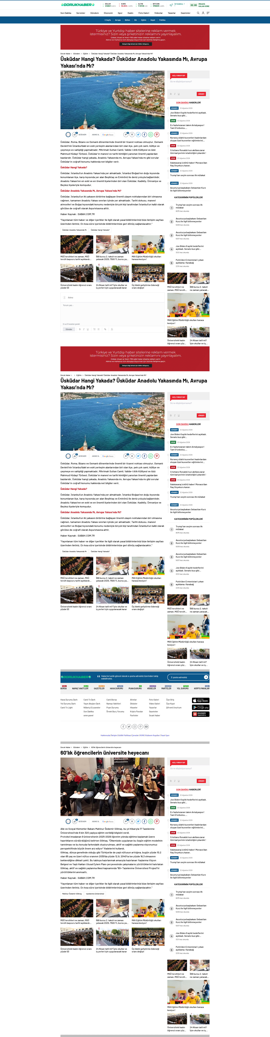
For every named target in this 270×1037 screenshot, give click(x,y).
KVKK (142, 735)
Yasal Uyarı (165, 735)
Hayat (152, 20)
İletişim (114, 735)
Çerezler (135, 735)
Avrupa (118, 20)
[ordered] (94, 329)
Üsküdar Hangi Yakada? (100, 230)
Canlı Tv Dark (89, 699)
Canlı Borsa (111, 699)
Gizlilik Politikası (124, 735)
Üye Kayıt (170, 703)
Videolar (158, 13)
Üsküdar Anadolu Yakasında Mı (74, 230)
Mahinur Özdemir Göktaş (72, 894)
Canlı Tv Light (66, 707)
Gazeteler (185, 13)
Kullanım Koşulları (153, 735)
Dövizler (133, 703)
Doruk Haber (65, 53)
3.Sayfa (108, 20)
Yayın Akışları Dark (92, 703)
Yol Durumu (183, 687)
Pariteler (166, 687)
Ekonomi (108, 13)
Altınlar (133, 699)
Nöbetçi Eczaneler (92, 707)
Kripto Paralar (202, 687)
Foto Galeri (144, 13)
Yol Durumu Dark (68, 703)
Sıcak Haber (154, 715)
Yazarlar (172, 13)
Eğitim (143, 20)
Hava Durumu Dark (68, 699)
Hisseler (151, 687)
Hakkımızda (105, 735)
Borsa (63, 687)
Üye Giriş (170, 699)
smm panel (88, 715)
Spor (120, 13)
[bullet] (98, 329)
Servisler (80, 13)
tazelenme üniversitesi (95, 894)
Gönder (69, 329)
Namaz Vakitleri (80, 687)
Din (135, 20)
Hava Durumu (116, 687)
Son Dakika (65, 13)
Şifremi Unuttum (173, 707)
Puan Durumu (135, 687)
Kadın (130, 13)
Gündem (94, 13)
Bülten (127, 20)
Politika (162, 20)
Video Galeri (154, 703)
